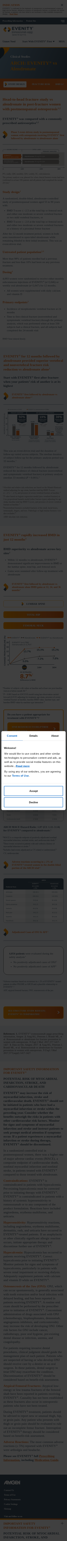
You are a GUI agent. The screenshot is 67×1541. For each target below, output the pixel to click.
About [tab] (55, 735)
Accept (33, 791)
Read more (23, 766)
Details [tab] (33, 735)
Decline (33, 802)
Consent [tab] (12, 735)
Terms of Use (20, 775)
